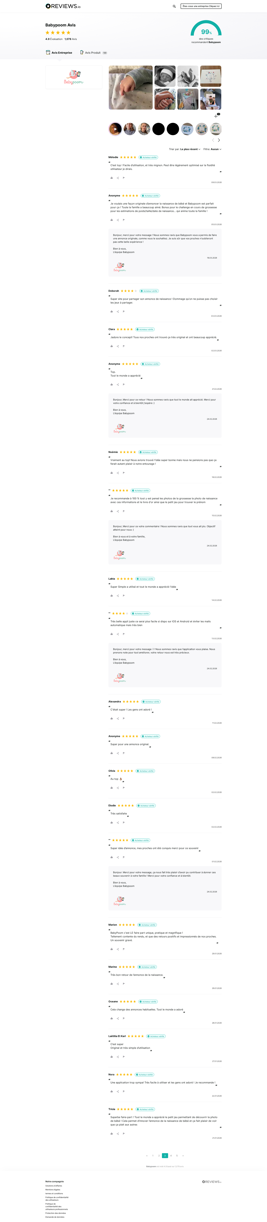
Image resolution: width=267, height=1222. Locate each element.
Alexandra (114, 701)
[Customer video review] (115, 129)
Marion (112, 924)
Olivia (111, 770)
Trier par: (183, 149)
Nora (111, 1074)
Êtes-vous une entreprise (201, 6)
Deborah (113, 290)
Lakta (111, 578)
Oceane (113, 1001)
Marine (112, 966)
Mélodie (113, 157)
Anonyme (114, 195)
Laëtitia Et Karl (117, 1036)
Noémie (113, 452)
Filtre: (211, 149)
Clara (111, 329)
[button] (174, 6)
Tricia (111, 1109)
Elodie (112, 805)
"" (109, 490)
